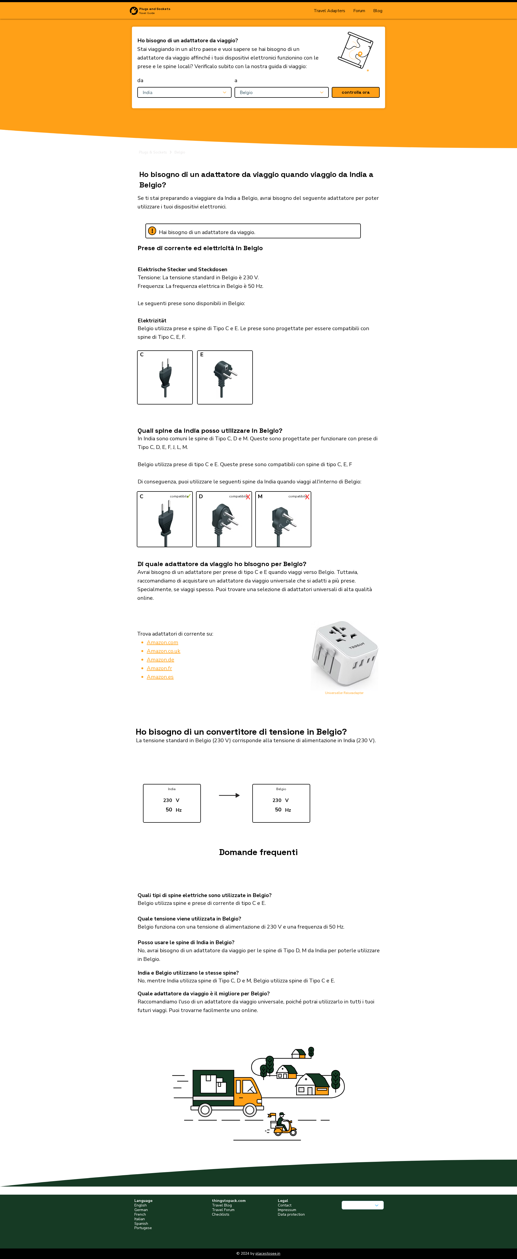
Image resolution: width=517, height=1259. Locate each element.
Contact (284, 1205)
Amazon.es (160, 677)
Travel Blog (222, 1205)
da (140, 80)
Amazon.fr (159, 668)
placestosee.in (268, 1253)
